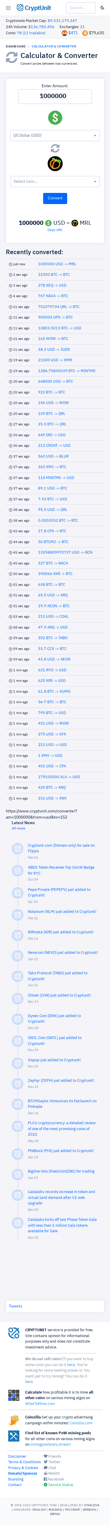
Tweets (15, 1306)
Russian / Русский (64, 1509)
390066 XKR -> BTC (55, 574)
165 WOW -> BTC (53, 339)
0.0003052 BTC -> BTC (58, 521)
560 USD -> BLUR (53, 456)
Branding (15, 1479)
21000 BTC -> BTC (54, 275)
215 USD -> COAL (53, 617)
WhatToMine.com (40, 1404)
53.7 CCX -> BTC (52, 649)
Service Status (60, 1485)
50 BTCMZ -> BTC (53, 542)
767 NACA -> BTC (53, 296)
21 (82, 27)
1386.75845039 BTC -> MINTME (67, 371)
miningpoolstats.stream (50, 1445)
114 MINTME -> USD (56, 478)
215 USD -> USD (52, 745)
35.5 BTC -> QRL (52, 424)
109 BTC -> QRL (51, 414)
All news (18, 828)
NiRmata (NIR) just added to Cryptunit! (61, 932)
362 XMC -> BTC (52, 467)
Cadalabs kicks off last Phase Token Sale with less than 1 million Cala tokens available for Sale (62, 1225)
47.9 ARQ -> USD (53, 627)
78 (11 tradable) (31, 33)
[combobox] (55, 135)
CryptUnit (37, 8)
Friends (54, 1457)
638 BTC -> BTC (51, 585)
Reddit (54, 1474)
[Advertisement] (55, 1269)
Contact (15, 1485)
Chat (52, 1468)
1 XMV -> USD (50, 756)
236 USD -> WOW (53, 403)
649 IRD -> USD (52, 435)
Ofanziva (91, 1505)
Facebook (55, 1479)
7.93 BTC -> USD (52, 499)
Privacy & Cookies (23, 1468)
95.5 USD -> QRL (52, 510)
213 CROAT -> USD (54, 446)
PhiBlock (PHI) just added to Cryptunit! (61, 1151)
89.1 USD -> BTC (52, 488)
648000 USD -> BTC (55, 382)
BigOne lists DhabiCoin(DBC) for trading (61, 1171)
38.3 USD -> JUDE (54, 350)
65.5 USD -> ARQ (53, 595)
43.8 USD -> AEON (54, 659)
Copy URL (55, 230)
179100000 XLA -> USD (59, 777)
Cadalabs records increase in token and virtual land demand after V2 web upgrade (61, 1197)
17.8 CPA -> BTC (52, 531)
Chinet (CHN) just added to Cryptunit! (59, 995)
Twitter (54, 1462)
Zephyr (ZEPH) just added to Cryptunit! (61, 1081)
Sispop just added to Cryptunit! (54, 1060)
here (71, 1365)
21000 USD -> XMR (55, 360)
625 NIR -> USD (52, 681)
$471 (73, 33)
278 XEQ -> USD (52, 285)
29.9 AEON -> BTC (54, 606)
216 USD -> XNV (52, 798)
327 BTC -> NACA (53, 563)
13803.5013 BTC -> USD (59, 328)
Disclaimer (17, 1457)
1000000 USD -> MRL (57, 264)
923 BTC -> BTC (51, 392)
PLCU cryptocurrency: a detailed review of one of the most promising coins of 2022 (62, 1129)
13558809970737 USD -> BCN (65, 552)
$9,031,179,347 (62, 21)
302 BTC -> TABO (52, 638)
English (39, 1509)
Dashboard (16, 46)
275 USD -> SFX (52, 734)
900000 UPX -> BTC (55, 317)
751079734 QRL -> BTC (58, 307)
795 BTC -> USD (52, 713)
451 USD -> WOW (53, 723)
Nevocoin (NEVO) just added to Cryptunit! (63, 953)
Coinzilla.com (81, 1423)
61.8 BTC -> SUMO (54, 692)
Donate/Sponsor (22, 1474)
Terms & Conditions (24, 1462)
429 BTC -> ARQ (52, 788)
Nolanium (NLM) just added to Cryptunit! (62, 912)
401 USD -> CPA (52, 766)
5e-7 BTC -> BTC (52, 702)
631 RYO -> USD (52, 670)
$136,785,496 (41, 27)
